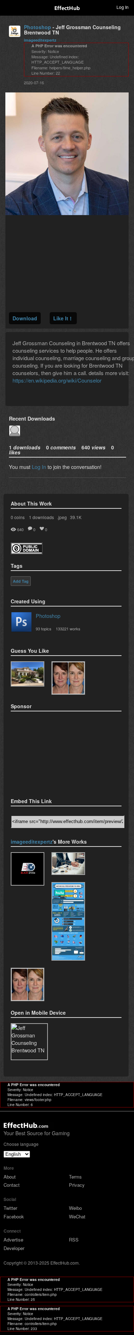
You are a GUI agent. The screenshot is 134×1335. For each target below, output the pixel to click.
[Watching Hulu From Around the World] (68, 921)
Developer (14, 1248)
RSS (74, 1239)
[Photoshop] (21, 623)
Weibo (75, 1208)
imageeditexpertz (40, 40)
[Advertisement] (46, 752)
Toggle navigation (8, 7)
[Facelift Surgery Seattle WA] (68, 678)
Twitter (10, 1208)
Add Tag (21, 581)
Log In (39, 466)
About (10, 1176)
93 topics (43, 628)
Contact (12, 1184)
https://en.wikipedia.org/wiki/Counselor (57, 380)
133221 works (68, 628)
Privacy (77, 1184)
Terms (75, 1176)
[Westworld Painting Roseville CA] (27, 674)
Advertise (13, 1239)
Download (25, 318)
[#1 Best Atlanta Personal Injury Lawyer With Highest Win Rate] (68, 863)
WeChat (77, 1216)
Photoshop (37, 27)
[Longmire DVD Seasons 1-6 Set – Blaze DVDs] (27, 869)
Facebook (14, 1216)
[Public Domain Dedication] (27, 552)
